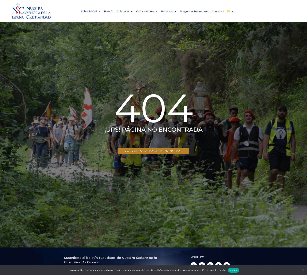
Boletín (108, 11)
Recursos (167, 11)
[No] (303, 270)
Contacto (218, 11)
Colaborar (123, 11)
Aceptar (233, 270)
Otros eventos (145, 11)
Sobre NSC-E (89, 11)
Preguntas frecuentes (194, 11)
